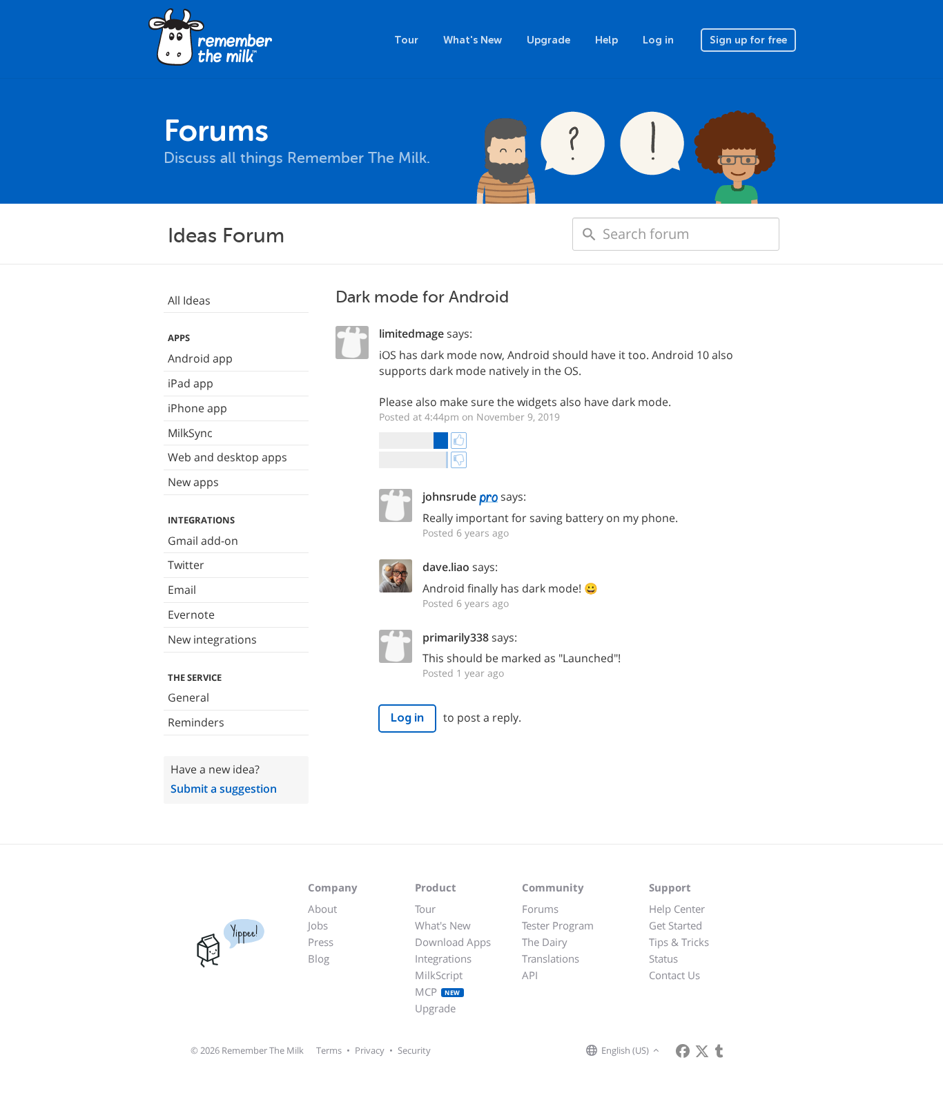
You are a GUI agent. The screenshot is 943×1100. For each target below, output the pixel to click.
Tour (406, 40)
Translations (550, 958)
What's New (472, 40)
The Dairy (544, 942)
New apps (193, 482)
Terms (329, 1050)
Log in (658, 40)
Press (320, 942)
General (188, 697)
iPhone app (197, 408)
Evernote (191, 614)
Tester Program (558, 925)
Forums (540, 909)
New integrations (212, 639)
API (530, 975)
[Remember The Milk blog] (719, 1051)
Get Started (675, 925)
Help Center (677, 909)
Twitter (186, 564)
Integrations (443, 958)
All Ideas (189, 300)
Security (414, 1050)
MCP (437, 991)
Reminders (196, 722)
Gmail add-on (203, 540)
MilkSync (190, 433)
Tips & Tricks (679, 942)
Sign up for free (748, 40)
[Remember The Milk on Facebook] (683, 1051)
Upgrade (548, 40)
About (322, 909)
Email (182, 589)
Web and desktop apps (227, 457)
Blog (318, 958)
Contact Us (674, 975)
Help (606, 40)
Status (663, 958)
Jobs (318, 925)
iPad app (190, 383)
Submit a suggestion (224, 788)
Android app (200, 358)
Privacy (370, 1050)
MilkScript (439, 975)
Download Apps (453, 942)
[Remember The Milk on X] (702, 1051)
